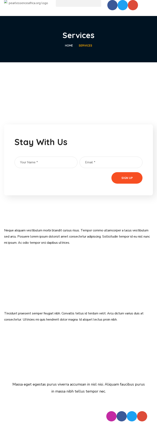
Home (69, 45)
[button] (78, 3)
